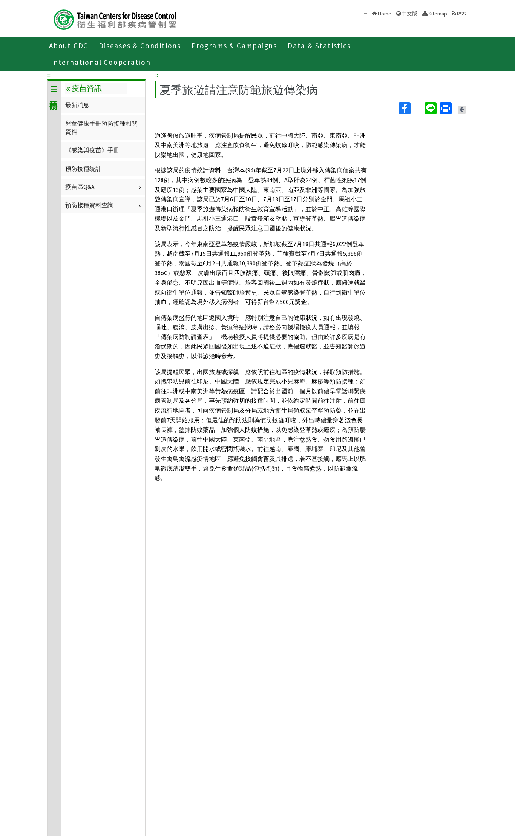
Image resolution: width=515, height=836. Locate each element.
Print (446, 108)
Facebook (411, 108)
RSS (461, 13)
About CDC (68, 45)
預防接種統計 (83, 168)
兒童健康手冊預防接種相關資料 (101, 127)
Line (431, 108)
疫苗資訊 (87, 88)
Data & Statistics (319, 45)
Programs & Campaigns (234, 45)
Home (384, 13)
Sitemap (437, 13)
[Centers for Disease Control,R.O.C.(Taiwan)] (115, 18)
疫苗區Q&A (80, 186)
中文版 (409, 13)
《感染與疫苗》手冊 (92, 150)
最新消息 (77, 105)
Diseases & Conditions (140, 45)
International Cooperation (101, 62)
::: (49, 74)
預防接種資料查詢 (89, 205)
